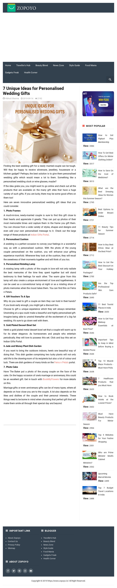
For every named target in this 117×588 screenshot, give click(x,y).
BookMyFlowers (51, 379)
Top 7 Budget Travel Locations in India (105, 491)
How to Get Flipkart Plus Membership (105, 138)
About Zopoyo (14, 538)
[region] (58, 38)
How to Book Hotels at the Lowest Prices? (105, 399)
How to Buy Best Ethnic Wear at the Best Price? (105, 248)
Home (8, 65)
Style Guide (74, 65)
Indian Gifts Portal (40, 234)
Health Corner (30, 72)
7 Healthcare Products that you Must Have (105, 382)
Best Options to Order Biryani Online (105, 212)
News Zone (58, 65)
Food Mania (90, 65)
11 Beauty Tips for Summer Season (105, 230)
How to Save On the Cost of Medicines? (105, 174)
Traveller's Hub (23, 65)
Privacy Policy (14, 545)
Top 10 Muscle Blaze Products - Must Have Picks (105, 364)
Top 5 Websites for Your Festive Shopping (105, 438)
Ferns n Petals (61, 362)
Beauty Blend (42, 65)
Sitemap (11, 548)
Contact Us (13, 541)
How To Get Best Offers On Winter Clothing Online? (105, 156)
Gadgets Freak (12, 72)
